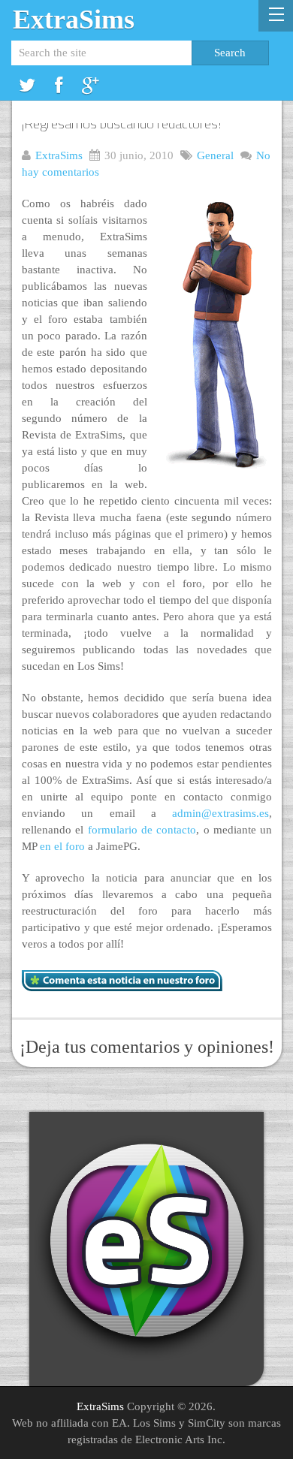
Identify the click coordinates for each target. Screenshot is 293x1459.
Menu (275, 16)
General (215, 155)
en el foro (62, 846)
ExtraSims (73, 19)
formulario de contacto (142, 830)
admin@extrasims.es (220, 813)
